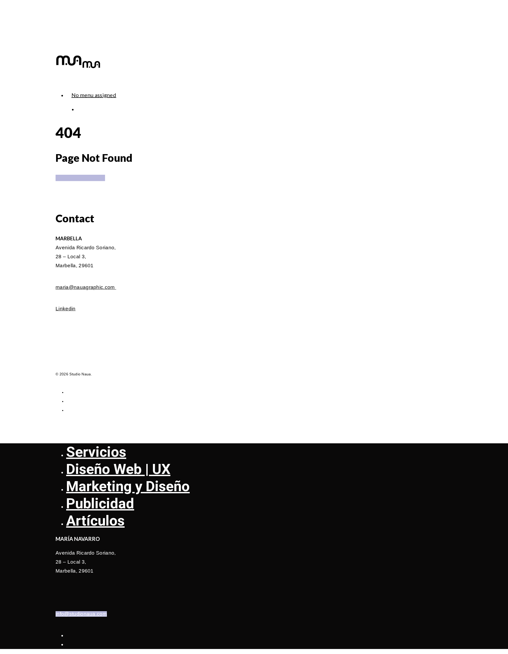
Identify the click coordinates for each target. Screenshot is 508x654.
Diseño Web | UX (118, 469)
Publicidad (100, 503)
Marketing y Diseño (128, 486)
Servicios (96, 452)
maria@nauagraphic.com (86, 287)
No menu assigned (93, 95)
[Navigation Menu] (59, 81)
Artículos (95, 520)
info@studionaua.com (81, 614)
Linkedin (66, 308)
